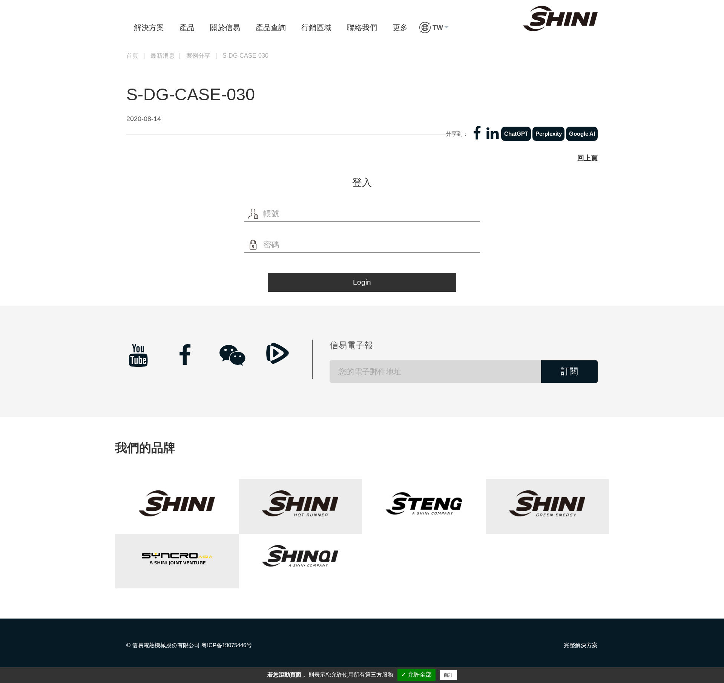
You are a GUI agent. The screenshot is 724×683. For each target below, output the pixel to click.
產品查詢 (271, 27)
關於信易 (225, 27)
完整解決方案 (581, 645)
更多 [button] (400, 27)
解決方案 (149, 27)
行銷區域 (316, 27)
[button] (434, 27)
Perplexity (548, 133)
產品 (187, 27)
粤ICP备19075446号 (226, 645)
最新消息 (162, 55)
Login (362, 282)
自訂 (448, 675)
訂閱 (569, 371)
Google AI (582, 133)
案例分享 (198, 55)
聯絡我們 (362, 27)
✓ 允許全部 (416, 674)
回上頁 (587, 158)
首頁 (132, 55)
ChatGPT (516, 133)
